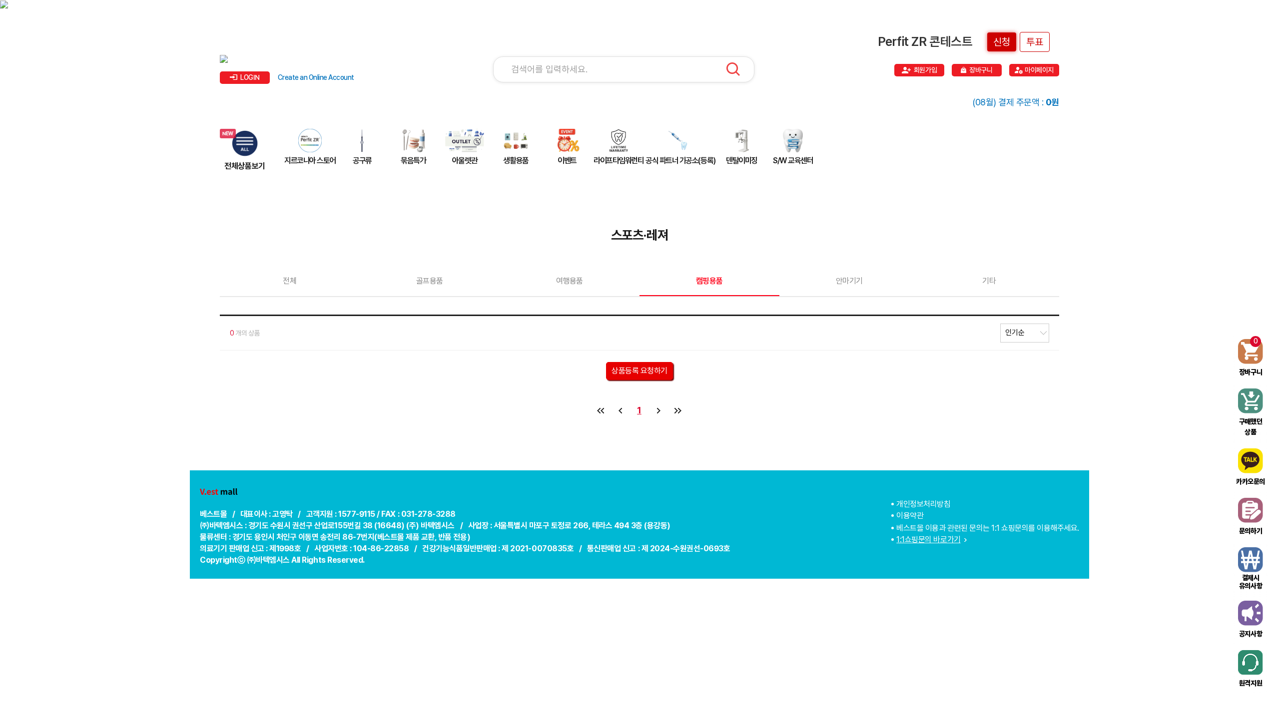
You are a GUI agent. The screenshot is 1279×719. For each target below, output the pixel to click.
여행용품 (569, 281)
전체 (289, 281)
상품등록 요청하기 (639, 370)
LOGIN (250, 77)
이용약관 (909, 515)
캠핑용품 (709, 281)
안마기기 (849, 281)
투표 (1034, 42)
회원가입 (925, 70)
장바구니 (980, 70)
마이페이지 (1039, 70)
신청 (1001, 42)
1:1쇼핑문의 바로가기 (928, 539)
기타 (989, 281)
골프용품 (429, 281)
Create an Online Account (316, 77)
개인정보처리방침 (923, 504)
